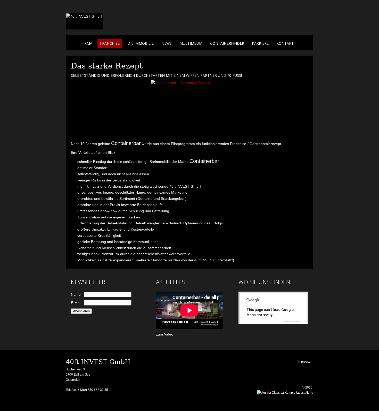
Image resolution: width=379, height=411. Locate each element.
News (166, 43)
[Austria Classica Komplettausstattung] (285, 392)
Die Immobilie (140, 43)
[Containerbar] (84, 16)
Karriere (260, 43)
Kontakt (285, 43)
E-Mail (76, 303)
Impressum (305, 361)
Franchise (110, 43)
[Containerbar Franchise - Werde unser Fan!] (300, 28)
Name (76, 294)
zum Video (164, 334)
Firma (86, 43)
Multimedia (190, 43)
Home (73, 43)
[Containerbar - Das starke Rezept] (189, 109)
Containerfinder (227, 43)
